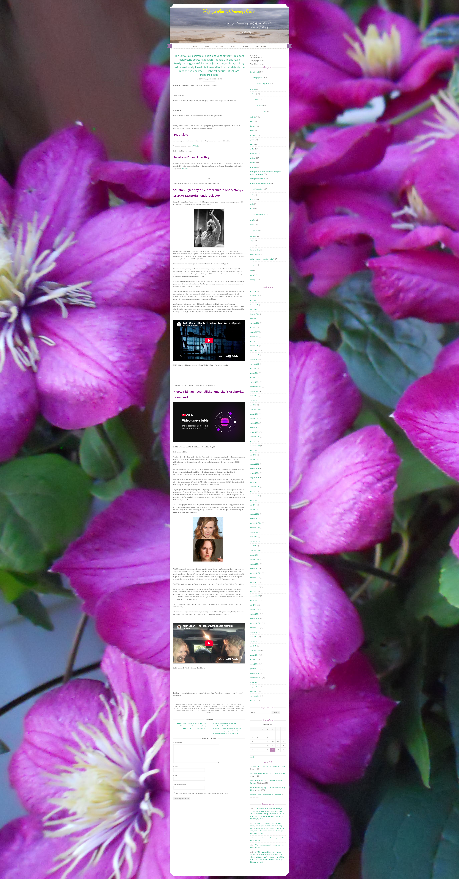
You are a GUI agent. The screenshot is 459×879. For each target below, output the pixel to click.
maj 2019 (253, 591)
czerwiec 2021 (255, 487)
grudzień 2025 (255, 309)
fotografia (253, 135)
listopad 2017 (254, 673)
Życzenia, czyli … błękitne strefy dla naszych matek (267, 766)
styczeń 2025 (254, 346)
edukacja (253, 94)
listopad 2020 (254, 518)
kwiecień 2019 (255, 596)
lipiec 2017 (253, 691)
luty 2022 (253, 455)
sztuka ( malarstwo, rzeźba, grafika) (262, 259)
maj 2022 (253, 441)
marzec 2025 (254, 336)
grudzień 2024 (255, 350)
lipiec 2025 (253, 318)
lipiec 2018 (253, 637)
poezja (255, 265)
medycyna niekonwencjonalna (260, 183)
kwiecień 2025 (255, 332)
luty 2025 (253, 341)
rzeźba (252, 245)
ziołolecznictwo (258, 189)
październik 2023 (255, 386)
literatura (220, 704)
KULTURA (219, 46)
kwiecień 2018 (255, 650)
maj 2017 (253, 700)
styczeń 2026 (254, 305)
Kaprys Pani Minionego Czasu (229, 11)
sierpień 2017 (254, 687)
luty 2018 (253, 659)
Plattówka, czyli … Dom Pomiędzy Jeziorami (265, 794)
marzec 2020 (254, 555)
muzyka (227, 704)
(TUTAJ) (195, 146)
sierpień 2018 (254, 632)
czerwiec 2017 (255, 696)
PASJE (232, 46)
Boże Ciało (226, 710)
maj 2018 (253, 646)
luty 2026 (253, 300)
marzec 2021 (254, 500)
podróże (252, 220)
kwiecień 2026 (255, 296)
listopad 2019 (254, 568)
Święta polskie (200, 706)
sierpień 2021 (254, 477)
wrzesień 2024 (255, 355)
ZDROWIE (245, 46)
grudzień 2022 (255, 423)
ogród (252, 208)
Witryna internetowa (180, 784)
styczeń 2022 (254, 459)
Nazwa (175, 767)
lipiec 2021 (253, 482)
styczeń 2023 (254, 418)
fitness (252, 130)
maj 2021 (253, 491)
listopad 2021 (254, 468)
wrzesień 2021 (255, 473)
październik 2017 (255, 678)
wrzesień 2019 (255, 577)
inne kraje (253, 153)
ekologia (253, 117)
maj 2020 (253, 546)
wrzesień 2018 (255, 627)
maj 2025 (253, 327)
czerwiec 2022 (255, 436)
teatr (220, 706)
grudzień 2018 (255, 614)
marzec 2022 (254, 450)
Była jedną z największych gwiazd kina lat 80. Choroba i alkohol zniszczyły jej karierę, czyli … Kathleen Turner (191, 725)
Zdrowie (256, 99)
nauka (252, 204)
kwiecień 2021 (255, 496)
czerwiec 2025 (255, 323)
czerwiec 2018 (255, 641)
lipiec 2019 (253, 582)
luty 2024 (253, 377)
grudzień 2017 (255, 668)
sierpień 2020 (254, 532)
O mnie (206, 46)
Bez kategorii (260, 46)
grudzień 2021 (255, 464)
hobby (252, 149)
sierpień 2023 (254, 391)
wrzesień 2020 (255, 527)
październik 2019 (255, 573)
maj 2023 (253, 405)
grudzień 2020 (255, 514)
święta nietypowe (187, 706)
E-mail (175, 775)
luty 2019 (253, 605)
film (206, 704)
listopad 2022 (254, 427)
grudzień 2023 (255, 382)
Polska (252, 224)
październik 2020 (255, 523)
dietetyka (253, 89)
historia (212, 704)
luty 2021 (253, 505)
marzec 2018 (254, 655)
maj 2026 (253, 291)
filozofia (252, 126)
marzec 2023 (254, 414)
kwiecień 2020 (255, 550)
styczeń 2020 (254, 559)
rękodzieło (253, 236)
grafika (252, 140)
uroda (252, 275)
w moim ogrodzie (259, 214)
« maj (252, 757)
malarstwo (253, 167)
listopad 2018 (254, 618)
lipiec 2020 (253, 537)
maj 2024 (253, 368)
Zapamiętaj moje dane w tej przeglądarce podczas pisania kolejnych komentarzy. (203, 793)
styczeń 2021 (254, 509)
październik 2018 (255, 623)
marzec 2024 (254, 373)
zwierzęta (253, 279)
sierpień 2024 (254, 359)
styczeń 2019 (254, 609)
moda (252, 195)
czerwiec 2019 (255, 587)
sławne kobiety (255, 250)
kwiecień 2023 (255, 409)
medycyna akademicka (257, 178)
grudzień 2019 (255, 564)
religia (233, 704)
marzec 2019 (254, 600)
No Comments (216, 79)
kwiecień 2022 (255, 446)
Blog (195, 46)
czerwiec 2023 (255, 400)
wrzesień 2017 (255, 682)
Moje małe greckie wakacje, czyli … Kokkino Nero (267, 773)
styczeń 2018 (254, 664)
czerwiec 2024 (255, 364)
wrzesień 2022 (255, 432)
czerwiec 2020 (255, 541)
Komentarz (177, 742)
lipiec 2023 (253, 396)
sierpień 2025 (254, 314)
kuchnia (252, 158)
